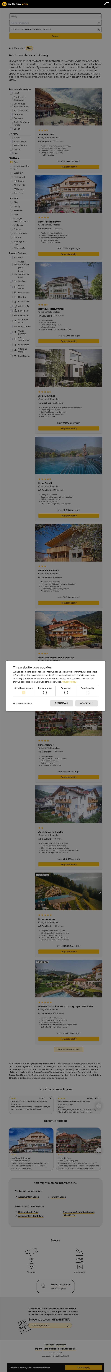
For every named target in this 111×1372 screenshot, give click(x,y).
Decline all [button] (61, 703)
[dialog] (55, 686)
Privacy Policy (69, 682)
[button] (22, 703)
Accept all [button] (86, 703)
